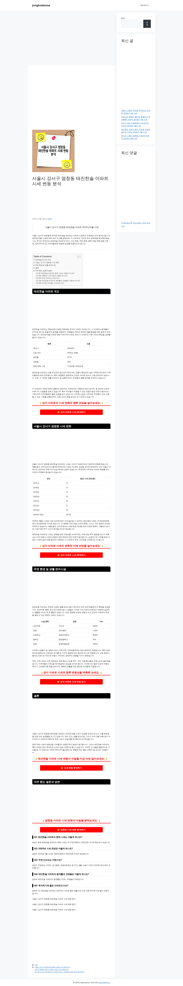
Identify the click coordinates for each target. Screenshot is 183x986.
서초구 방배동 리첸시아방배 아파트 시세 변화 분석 (51, 969)
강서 (54, 227)
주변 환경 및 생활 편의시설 (45, 265)
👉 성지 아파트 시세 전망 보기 (71, 681)
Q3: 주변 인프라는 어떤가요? (49, 278)
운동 (88, 391)
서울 (36, 965)
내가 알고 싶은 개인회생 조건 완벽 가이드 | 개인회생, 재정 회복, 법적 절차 (59, 972)
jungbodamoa (41, 5)
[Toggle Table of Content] (77, 256)
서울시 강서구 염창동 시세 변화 (47, 262)
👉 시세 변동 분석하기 (71, 767)
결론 (37, 268)
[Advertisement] (71, 39)
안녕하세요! (126, 223)
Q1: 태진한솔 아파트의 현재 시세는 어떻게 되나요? (56, 273)
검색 (123, 18)
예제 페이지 (144, 5)
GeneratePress (104, 983)
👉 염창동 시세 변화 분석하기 (71, 829)
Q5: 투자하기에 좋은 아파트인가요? (51, 283)
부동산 (43, 537)
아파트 (68, 236)
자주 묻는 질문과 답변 (43, 271)
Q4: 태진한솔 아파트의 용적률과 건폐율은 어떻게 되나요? (59, 281)
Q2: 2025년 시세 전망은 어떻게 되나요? (53, 276)
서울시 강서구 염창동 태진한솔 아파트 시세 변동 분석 (52, 967)
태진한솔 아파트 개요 (43, 260)
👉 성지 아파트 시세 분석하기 (71, 412)
